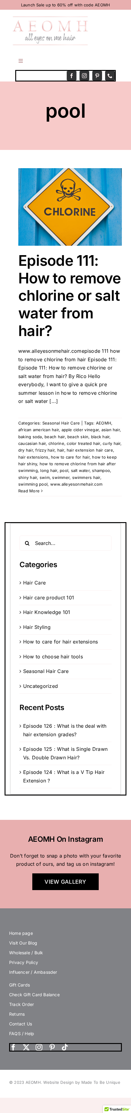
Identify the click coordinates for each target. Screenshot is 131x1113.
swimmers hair (86, 477)
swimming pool (33, 484)
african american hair (38, 429)
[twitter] (26, 1047)
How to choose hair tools (53, 657)
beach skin (77, 436)
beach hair (54, 436)
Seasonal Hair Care (61, 423)
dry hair (25, 450)
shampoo (101, 470)
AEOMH (103, 423)
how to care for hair (70, 457)
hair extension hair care (90, 450)
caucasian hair (32, 443)
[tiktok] (65, 1047)
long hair (48, 470)
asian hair (110, 429)
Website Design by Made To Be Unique (81, 1082)
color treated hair (83, 443)
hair (60, 450)
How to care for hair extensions (60, 642)
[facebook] (71, 76)
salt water (80, 470)
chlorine (56, 443)
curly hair (111, 443)
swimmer (60, 477)
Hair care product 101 (48, 598)
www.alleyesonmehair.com (76, 484)
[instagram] (84, 76)
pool (64, 470)
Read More (29, 490)
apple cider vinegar (80, 429)
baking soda (30, 436)
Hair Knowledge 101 (46, 612)
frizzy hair (45, 450)
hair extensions (33, 457)
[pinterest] (97, 76)
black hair (100, 436)
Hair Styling (37, 627)
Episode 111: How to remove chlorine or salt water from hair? (69, 295)
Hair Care (34, 583)
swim (45, 477)
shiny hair (27, 477)
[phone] (110, 76)
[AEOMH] (50, 18)
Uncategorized (40, 686)
